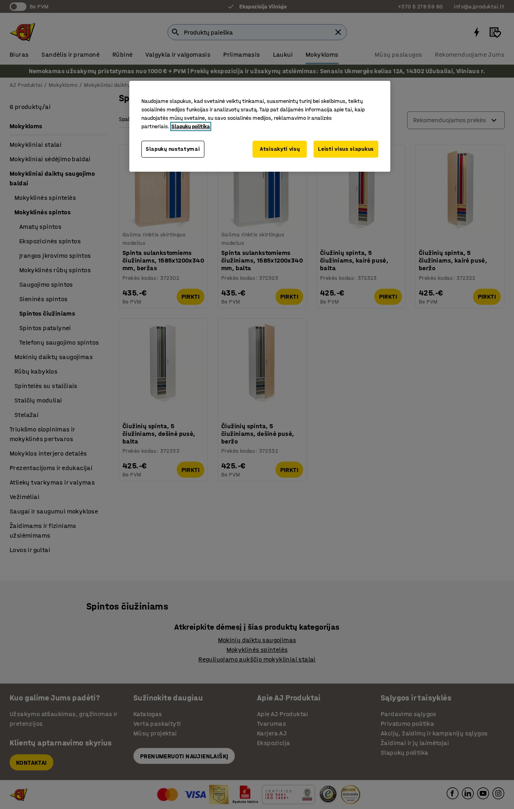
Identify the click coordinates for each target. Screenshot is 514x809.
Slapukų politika (190, 126)
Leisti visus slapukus (346, 149)
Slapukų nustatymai (173, 149)
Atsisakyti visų (280, 149)
